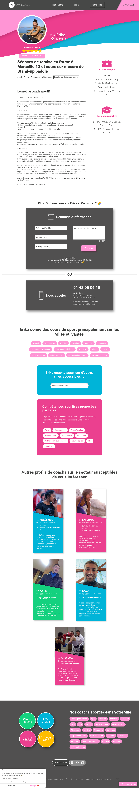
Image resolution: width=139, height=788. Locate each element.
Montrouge (75, 730)
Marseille (82, 349)
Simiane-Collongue (99, 355)
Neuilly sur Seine (101, 724)
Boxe (47, 430)
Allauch (36, 343)
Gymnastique (60, 430)
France (26, 77)
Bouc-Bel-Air (50, 343)
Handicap (49, 446)
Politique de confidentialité (9, 778)
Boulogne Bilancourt (90, 741)
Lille (80, 724)
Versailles (75, 741)
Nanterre (105, 741)
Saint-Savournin (56, 355)
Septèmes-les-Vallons (77, 355)
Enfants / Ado (50, 435)
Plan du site (79, 779)
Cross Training (77, 430)
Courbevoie (98, 730)
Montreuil (116, 741)
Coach (19, 77)
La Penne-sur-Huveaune (40, 349)
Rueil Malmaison (96, 736)
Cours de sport (52, 779)
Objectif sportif (66, 779)
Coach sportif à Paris (79, 719)
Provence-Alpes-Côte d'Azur (41, 77)
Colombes (111, 730)
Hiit (89, 441)
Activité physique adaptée (55, 441)
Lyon (93, 719)
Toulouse (125, 719)
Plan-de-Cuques (38, 355)
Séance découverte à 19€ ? (32, 56)
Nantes (88, 724)
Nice (72, 724)
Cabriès (63, 343)
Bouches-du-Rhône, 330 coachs (66, 77)
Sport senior (67, 435)
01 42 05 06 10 (86, 287)
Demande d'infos (130, 784)
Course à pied (77, 441)
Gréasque (102, 343)
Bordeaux (113, 719)
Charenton (123, 736)
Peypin (105, 349)
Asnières (87, 730)
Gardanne (88, 343)
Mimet (94, 349)
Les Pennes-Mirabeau (64, 349)
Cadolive (75, 343)
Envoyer (89, 248)
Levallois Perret (118, 724)
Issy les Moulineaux (78, 736)
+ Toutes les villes (78, 747)
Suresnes (110, 736)
